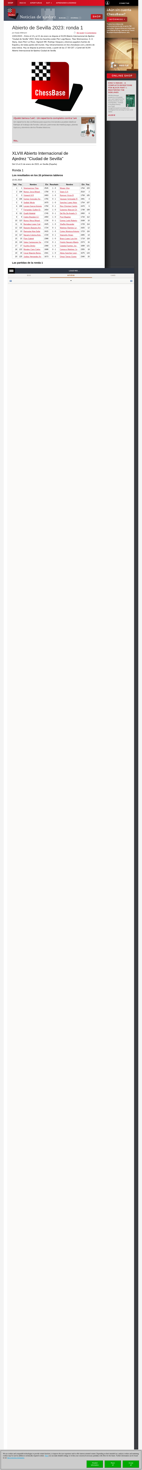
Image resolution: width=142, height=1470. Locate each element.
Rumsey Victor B (67, 195)
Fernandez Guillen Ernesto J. (35, 210)
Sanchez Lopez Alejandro (70, 203)
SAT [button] (48, 3)
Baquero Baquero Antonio (34, 228)
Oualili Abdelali (29, 213)
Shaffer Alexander (67, 224)
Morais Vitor (65, 188)
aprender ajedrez (66, 3)
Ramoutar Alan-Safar (32, 231)
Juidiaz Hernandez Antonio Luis (36, 257)
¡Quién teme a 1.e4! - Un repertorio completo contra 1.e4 (45, 118)
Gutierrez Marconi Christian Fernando (75, 210)
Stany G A (64, 192)
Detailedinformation (95, 1464)
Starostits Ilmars (66, 235)
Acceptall (131, 1464)
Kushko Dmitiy (29, 246)
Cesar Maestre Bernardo (33, 253)
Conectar (124, 3)
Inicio (22, 3)
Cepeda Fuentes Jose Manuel (72, 246)
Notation (70, 275)
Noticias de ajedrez (38, 16)
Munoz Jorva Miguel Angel (34, 192)
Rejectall (113, 1464)
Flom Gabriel (29, 239)
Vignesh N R (29, 195)
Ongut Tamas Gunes (68, 257)
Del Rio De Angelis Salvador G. (72, 213)
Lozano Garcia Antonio (33, 206)
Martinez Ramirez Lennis (70, 228)
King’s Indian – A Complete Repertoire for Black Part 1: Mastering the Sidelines (120, 88)
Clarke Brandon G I (31, 217)
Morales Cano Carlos (32, 249)
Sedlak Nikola (29, 203)
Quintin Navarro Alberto (69, 242)
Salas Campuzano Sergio (34, 242)
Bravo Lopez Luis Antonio (70, 239)
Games (113, 275)
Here (46, 1456)
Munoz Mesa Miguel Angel (34, 221)
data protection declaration (15, 1458)
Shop (10, 3)
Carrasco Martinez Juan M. (71, 249)
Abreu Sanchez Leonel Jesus (71, 253)
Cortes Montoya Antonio (69, 231)
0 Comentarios (90, 33)
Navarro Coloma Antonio (33, 235)
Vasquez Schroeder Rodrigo (71, 199)
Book (29, 275)
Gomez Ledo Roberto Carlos (71, 221)
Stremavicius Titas (31, 188)
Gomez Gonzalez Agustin (34, 199)
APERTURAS (36, 3)
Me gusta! (80, 33)
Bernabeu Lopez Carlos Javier (36, 224)
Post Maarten (65, 217)
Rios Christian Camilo (68, 206)
